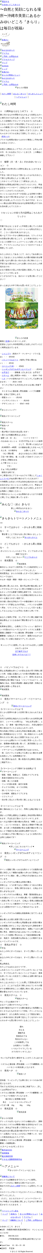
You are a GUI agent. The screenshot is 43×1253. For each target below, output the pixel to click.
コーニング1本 (8, 366)
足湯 (7, 341)
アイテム (27, 1217)
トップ (5, 1214)
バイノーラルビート (10, 360)
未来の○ (13, 1214)
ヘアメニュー (21, 97)
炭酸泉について (16, 1220)
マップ (5, 1220)
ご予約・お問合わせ (34, 1220)
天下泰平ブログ (21, 651)
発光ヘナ (5, 137)
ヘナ (4, 379)
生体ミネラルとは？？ (21, 654)
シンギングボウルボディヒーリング (16, 369)
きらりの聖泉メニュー (29, 1214)
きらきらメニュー (35, 94)
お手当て (5, 372)
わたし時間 (6, 94)
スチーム (5, 375)
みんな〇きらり (19, 94)
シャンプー (6, 354)
